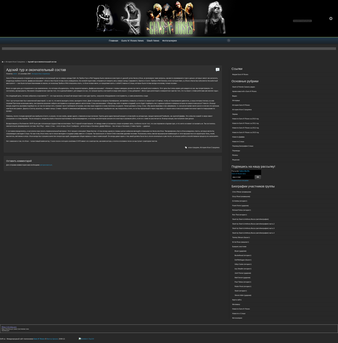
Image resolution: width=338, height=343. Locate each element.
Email (330, 18)
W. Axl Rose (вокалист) (240, 242)
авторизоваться (46, 165)
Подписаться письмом (240, 180)
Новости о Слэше (238, 313)
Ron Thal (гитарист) (239, 215)
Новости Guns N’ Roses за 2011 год (245, 123)
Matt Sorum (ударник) (242, 278)
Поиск (229, 40)
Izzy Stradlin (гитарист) (243, 269)
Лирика (235, 114)
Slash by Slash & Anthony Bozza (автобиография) (250, 219)
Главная (113, 40)
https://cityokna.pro (7, 329)
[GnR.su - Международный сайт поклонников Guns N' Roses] (7, 18)
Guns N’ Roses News (132, 40)
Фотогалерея (169, 40)
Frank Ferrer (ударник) (240, 206)
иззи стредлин (193, 147)
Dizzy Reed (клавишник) (241, 196)
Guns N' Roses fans (239, 174)
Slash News (153, 40)
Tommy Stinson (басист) (241, 237)
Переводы (236, 151)
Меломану (236, 304)
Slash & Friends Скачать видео (243, 87)
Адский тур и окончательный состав (36, 70)
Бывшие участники (239, 247)
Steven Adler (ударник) (243, 295)
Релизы (235, 155)
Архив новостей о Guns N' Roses (244, 91)
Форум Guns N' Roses (240, 74)
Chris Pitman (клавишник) (241, 192)
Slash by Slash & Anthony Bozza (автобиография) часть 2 (253, 224)
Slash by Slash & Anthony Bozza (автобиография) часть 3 (253, 228)
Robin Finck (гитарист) (243, 286)
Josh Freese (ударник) (243, 273)
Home (2, 62)
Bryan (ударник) (240, 251)
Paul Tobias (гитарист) (243, 282)
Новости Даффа (238, 137)
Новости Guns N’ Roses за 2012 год (245, 128)
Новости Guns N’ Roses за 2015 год (245, 132)
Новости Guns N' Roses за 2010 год (245, 119)
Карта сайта (236, 300)
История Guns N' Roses (241, 105)
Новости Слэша (238, 142)
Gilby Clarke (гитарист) (243, 264)
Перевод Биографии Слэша (242, 146)
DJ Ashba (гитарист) (239, 201)
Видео (234, 96)
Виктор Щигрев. (52, 339)
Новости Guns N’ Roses (241, 309)
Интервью (236, 100)
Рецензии (236, 160)
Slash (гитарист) (241, 291)
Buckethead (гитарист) (243, 255)
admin (15, 73)
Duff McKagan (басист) (243, 260)
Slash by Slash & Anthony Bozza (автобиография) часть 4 (253, 233)
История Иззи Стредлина (15, 62)
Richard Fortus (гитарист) (241, 210)
